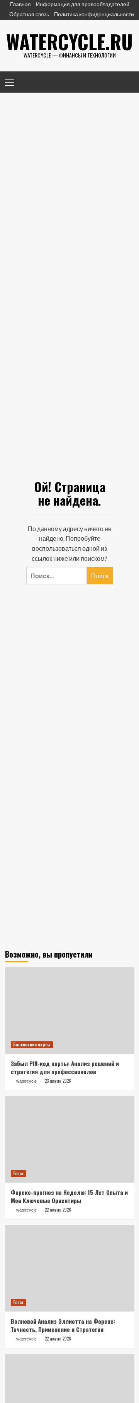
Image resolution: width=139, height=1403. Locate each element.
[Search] (126, 81)
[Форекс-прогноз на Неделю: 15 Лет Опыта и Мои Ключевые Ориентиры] (69, 1139)
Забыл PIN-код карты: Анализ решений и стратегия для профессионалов (65, 1067)
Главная (20, 4)
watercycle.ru (69, 41)
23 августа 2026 (58, 1081)
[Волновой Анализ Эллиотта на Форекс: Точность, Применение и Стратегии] (69, 1268)
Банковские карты (32, 1044)
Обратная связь (29, 14)
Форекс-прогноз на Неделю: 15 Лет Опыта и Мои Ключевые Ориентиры (69, 1196)
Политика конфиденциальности (94, 14)
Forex (18, 1173)
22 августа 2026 (58, 1210)
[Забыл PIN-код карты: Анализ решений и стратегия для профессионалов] (69, 1010)
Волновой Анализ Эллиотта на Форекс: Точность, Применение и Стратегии (63, 1325)
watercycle (26, 1081)
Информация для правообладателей (82, 4)
